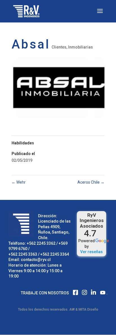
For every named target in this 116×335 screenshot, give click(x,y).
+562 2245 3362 (41, 243)
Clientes (59, 47)
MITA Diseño (88, 309)
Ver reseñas (91, 251)
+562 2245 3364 (54, 254)
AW (72, 309)
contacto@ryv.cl (36, 259)
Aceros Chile (90, 182)
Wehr (19, 182)
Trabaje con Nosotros (45, 293)
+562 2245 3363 (22, 254)
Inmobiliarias (80, 47)
